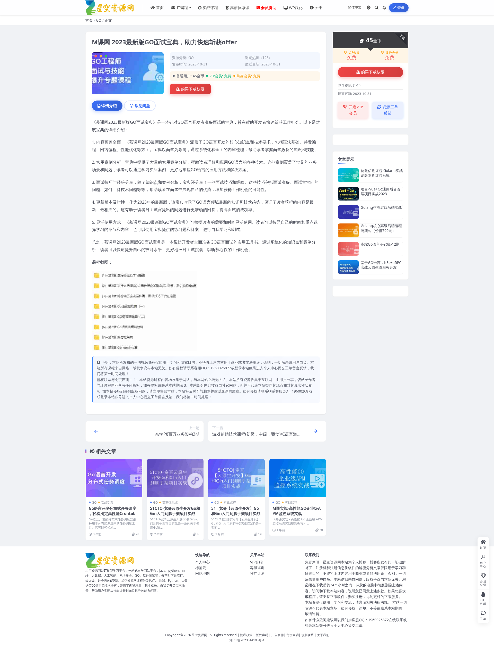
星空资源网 (199, 635)
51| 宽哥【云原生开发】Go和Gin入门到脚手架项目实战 (235, 511)
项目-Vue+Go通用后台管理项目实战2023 (380, 191)
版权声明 (262, 635)
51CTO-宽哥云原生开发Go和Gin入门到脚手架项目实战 (175, 511)
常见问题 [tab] (142, 105)
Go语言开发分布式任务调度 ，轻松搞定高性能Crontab (112, 511)
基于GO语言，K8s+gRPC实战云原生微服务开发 (381, 265)
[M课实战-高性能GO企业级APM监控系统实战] (297, 478)
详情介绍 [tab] (109, 105)
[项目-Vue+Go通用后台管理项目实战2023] (348, 194)
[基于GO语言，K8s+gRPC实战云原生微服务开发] (348, 267)
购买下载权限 (193, 89)
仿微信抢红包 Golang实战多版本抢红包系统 (382, 173)
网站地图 (202, 573)
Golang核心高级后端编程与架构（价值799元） (381, 228)
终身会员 (392, 52)
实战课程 (107, 502)
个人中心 (202, 562)
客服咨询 (257, 567)
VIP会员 (354, 52)
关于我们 (323, 635)
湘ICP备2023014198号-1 (247, 640)
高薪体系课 (170, 502)
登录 (401, 8)
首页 (89, 20)
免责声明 (292, 635)
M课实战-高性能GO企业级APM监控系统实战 (296, 511)
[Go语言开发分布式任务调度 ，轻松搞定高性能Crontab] (114, 478)
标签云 (200, 567)
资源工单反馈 (389, 110)
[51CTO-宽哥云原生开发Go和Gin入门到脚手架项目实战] (175, 478)
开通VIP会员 (355, 110)
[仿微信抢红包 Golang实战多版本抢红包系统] (348, 175)
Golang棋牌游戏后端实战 (381, 207)
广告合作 (277, 635)
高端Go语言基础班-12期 (380, 244)
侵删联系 (307, 635)
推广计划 (257, 573)
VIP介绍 (256, 562)
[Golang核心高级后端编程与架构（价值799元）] (348, 230)
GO (98, 20)
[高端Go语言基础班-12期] (348, 249)
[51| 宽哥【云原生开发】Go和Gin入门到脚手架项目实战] (236, 478)
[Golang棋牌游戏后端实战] (348, 212)
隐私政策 (246, 635)
